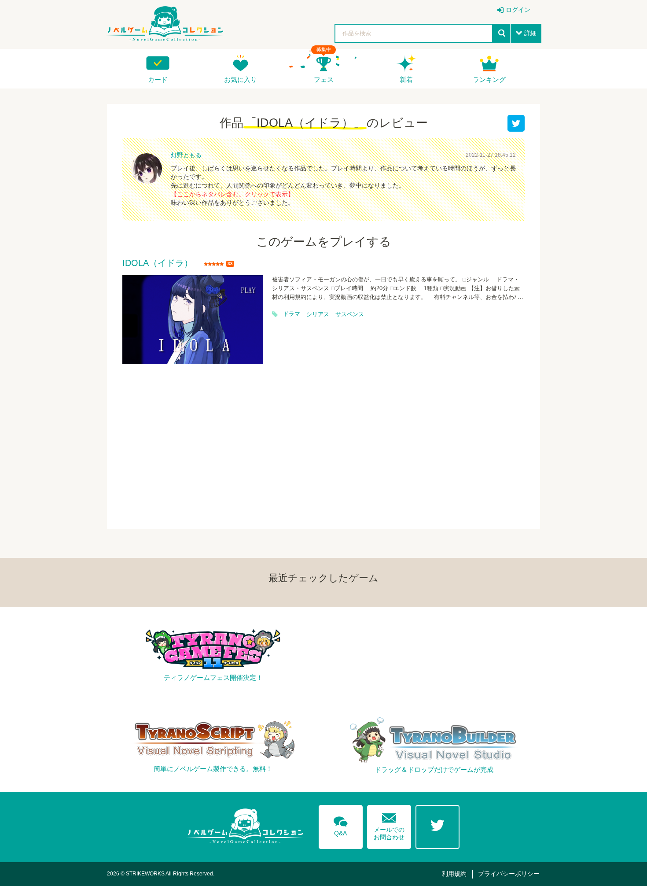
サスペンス (349, 314)
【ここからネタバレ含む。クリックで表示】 (232, 194)
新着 (406, 79)
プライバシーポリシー (509, 873)
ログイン (518, 9)
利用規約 (454, 873)
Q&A (341, 824)
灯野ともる (186, 155)
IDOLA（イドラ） (157, 263)
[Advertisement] (323, 441)
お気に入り (240, 79)
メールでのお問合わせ (389, 824)
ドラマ (291, 314)
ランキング (489, 79)
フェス (324, 79)
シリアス (317, 314)
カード (158, 79)
